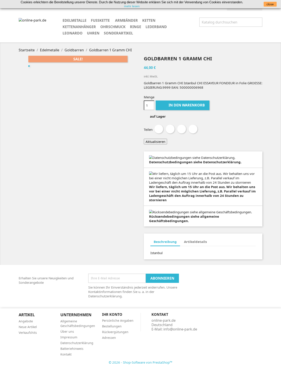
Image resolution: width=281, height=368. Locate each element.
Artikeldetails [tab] (195, 241)
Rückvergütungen (115, 332)
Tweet (170, 129)
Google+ (181, 129)
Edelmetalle (74, 20)
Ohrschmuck (113, 26)
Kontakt (66, 354)
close (270, 4)
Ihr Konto (112, 314)
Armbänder (126, 20)
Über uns (67, 331)
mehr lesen (132, 6)
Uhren (93, 33)
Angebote (26, 321)
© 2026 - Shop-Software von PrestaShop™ (140, 362)
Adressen (109, 338)
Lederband (156, 26)
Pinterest (193, 129)
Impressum (68, 337)
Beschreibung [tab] (165, 241)
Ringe (135, 26)
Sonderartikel (118, 33)
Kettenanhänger (79, 26)
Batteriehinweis (71, 348)
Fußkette (101, 20)
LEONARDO (73, 33)
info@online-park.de (180, 329)
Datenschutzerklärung (76, 343)
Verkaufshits (28, 332)
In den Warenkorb (183, 105)
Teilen (158, 129)
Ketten (148, 20)
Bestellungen (112, 326)
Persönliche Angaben (117, 320)
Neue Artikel (28, 327)
